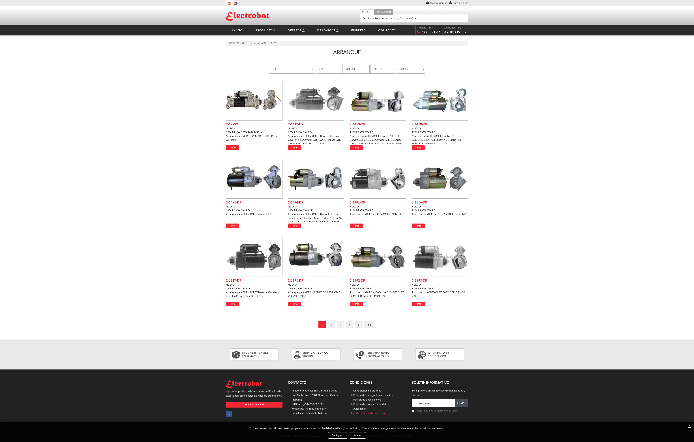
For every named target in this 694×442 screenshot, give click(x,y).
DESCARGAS (326, 30)
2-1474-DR (295, 202)
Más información (254, 404)
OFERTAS (294, 30)
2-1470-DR (419, 124)
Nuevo (460, 2)
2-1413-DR (357, 124)
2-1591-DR (295, 280)
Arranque (260, 43)
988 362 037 (430, 32)
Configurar (337, 435)
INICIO (237, 30)
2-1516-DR (419, 202)
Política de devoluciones (367, 399)
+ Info (232, 147)
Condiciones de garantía (367, 390)
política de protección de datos (441, 410)
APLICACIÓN (383, 12)
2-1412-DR (295, 124)
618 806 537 (456, 32)
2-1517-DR (233, 280)
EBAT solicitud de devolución (369, 413)
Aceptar (358, 435)
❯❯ (369, 324)
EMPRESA (358, 30)
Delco (273, 43)
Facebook (229, 414)
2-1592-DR (357, 280)
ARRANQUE (347, 52)
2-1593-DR (419, 280)
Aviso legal (359, 408)
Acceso (438, 2)
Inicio (231, 43)
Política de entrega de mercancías (373, 395)
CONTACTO (387, 30)
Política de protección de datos (371, 404)
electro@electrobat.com (313, 413)
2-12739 (232, 124)
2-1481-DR (357, 202)
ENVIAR (461, 403)
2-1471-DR (233, 202)
